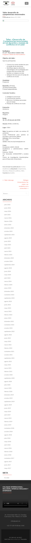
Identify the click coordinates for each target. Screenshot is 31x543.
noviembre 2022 (9, 324)
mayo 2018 (7, 441)
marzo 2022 (7, 345)
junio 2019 (7, 408)
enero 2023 (7, 318)
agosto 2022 (8, 335)
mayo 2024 (7, 274)
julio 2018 (7, 438)
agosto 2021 (8, 361)
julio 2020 (7, 385)
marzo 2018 (7, 448)
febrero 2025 (8, 254)
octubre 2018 (8, 431)
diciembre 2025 (9, 228)
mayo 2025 (7, 244)
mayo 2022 (7, 341)
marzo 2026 (7, 218)
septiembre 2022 (9, 331)
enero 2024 (7, 288)
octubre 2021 (8, 355)
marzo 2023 (7, 311)
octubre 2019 (8, 398)
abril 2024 (7, 278)
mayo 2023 (7, 308)
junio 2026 (7, 208)
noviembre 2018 (9, 428)
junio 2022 (7, 338)
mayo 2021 (7, 365)
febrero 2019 (8, 421)
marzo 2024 (7, 281)
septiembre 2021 (9, 358)
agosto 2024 (8, 268)
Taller (22, 171)
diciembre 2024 (9, 258)
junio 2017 (7, 465)
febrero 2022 (8, 348)
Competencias (22, 169)
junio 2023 (7, 304)
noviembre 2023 (9, 294)
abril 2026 (7, 214)
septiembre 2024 (9, 264)
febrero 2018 (8, 451)
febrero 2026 (8, 221)
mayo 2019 (7, 411)
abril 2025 (7, 248)
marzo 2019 (7, 418)
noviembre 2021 (9, 351)
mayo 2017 (7, 468)
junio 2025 (7, 241)
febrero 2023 (8, 314)
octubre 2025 (8, 231)
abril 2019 (7, 415)
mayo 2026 (7, 211)
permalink (11, 173)
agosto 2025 (8, 238)
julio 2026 (7, 204)
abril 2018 (7, 445)
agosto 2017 (8, 461)
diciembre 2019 (9, 395)
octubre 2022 (8, 328)
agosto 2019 (8, 405)
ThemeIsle (24, 539)
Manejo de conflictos (14, 171)
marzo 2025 (7, 251)
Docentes (5, 171)
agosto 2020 (8, 381)
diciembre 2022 (9, 321)
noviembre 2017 (9, 458)
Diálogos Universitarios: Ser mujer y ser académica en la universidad (22, 184)
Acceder (6, 477)
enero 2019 (7, 425)
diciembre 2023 (9, 291)
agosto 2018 (8, 435)
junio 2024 (7, 271)
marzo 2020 (7, 388)
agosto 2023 (8, 301)
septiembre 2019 (9, 401)
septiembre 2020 (9, 378)
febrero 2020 (8, 391)
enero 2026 (7, 224)
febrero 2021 (8, 371)
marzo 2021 (7, 368)
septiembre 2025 (9, 234)
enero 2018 (7, 455)
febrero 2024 (8, 284)
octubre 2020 (8, 375)
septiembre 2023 (9, 298)
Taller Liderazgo (8, 180)
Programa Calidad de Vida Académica (14, 54)
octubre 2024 (8, 261)
